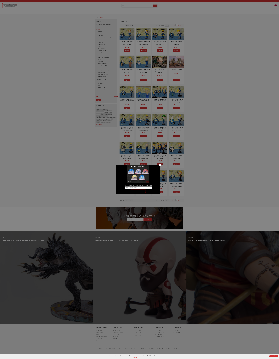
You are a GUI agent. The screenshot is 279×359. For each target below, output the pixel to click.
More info (135, 357)
